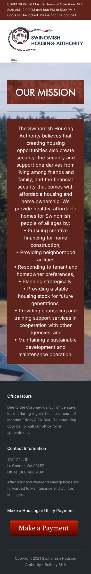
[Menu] (14, 60)
